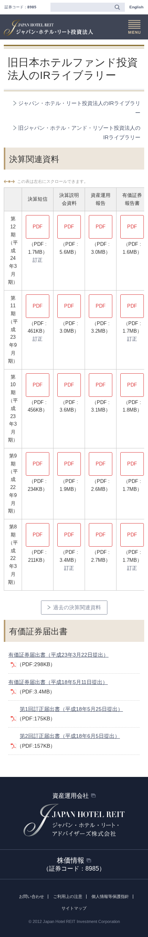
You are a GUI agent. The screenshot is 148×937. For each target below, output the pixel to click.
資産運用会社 (70, 795)
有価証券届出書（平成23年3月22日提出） (58, 655)
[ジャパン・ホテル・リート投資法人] (48, 28)
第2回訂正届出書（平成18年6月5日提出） (70, 736)
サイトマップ (74, 908)
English (136, 7)
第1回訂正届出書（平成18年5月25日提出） (71, 709)
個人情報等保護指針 (110, 896)
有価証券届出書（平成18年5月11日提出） (58, 682)
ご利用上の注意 (67, 896)
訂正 (38, 260)
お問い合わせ (31, 896)
